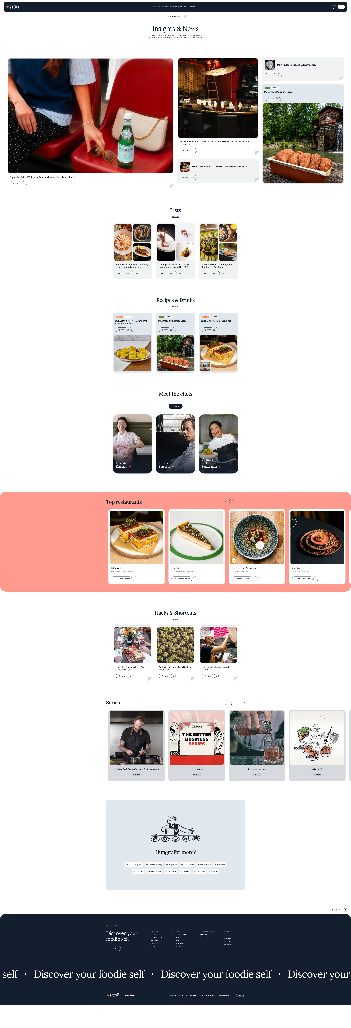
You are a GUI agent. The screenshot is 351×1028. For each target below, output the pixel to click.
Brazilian (139, 871)
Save (24, 183)
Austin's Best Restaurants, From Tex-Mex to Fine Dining (217, 266)
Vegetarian (173, 865)
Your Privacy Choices (206, 995)
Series (177, 940)
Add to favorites (123, 579)
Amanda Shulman (121, 464)
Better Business (197, 769)
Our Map (161, 7)
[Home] (12, 6)
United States (240, 995)
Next (231, 501)
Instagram (228, 935)
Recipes (178, 937)
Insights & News (174, 16)
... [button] (137, 273)
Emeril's (175, 568)
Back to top (336, 910)
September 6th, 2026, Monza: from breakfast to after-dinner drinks (42, 177)
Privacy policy (191, 995)
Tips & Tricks (180, 943)
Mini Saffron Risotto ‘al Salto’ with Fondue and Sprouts (131, 322)
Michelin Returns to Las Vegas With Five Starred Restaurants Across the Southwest (214, 142)
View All (177, 406)
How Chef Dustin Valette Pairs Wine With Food (130, 668)
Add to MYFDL (126, 273)
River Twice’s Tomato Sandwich (216, 321)
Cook (272, 98)
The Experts (182, 7)
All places (154, 946)
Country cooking (155, 865)
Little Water (117, 568)
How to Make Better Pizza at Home (215, 668)
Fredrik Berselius (164, 464)
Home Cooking (155, 871)
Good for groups (135, 865)
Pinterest (227, 944)
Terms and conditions (177, 995)
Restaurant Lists (171, 7)
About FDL (203, 934)
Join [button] (341, 7)
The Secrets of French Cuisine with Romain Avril (136, 769)
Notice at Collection (222, 995)
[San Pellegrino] (130, 996)
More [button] (135, 579)
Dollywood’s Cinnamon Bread (278, 92)
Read (17, 183)
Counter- (296, 568)
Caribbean (201, 871)
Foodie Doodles (317, 769)
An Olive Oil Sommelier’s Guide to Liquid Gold (175, 668)
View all (175, 217)
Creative (214, 871)
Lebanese (221, 865)
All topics (179, 946)
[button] (334, 7)
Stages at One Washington (244, 568)
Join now (114, 948)
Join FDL (202, 937)
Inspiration (192, 7)
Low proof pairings (257, 769)
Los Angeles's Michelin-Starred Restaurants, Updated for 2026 (174, 266)
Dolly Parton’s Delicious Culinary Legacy (296, 65)
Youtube (227, 941)
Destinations (155, 943)
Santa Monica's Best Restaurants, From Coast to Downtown (132, 266)
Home (154, 7)
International (205, 865)
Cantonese (172, 871)
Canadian (186, 871)
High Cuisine (189, 865)
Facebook (227, 938)
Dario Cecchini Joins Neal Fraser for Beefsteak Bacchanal (219, 166)
